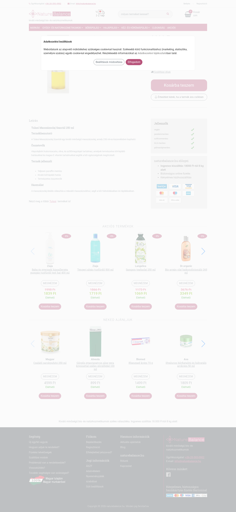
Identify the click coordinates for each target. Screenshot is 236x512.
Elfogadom (134, 62)
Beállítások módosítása (109, 62)
